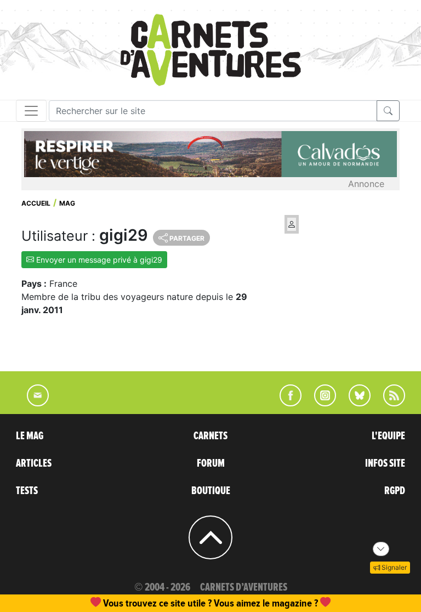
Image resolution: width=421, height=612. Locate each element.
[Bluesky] (354, 403)
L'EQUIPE (388, 435)
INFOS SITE (385, 463)
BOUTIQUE (210, 490)
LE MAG (29, 435)
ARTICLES (34, 463)
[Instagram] (320, 403)
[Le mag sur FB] (286, 403)
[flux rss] (388, 403)
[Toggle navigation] (31, 111)
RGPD (394, 490)
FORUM (211, 463)
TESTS (27, 490)
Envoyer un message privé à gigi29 (98, 259)
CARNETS (210, 435)
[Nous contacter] (32, 403)
